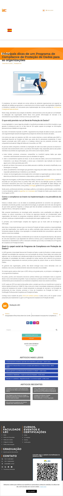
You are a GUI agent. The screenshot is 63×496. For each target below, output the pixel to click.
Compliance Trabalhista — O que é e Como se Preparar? (21, 374)
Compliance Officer (49, 179)
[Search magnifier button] (56, 330)
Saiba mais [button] (43, 486)
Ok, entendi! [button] (31, 491)
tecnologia (32, 185)
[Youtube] (37, 322)
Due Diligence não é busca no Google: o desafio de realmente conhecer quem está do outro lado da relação (17, 397)
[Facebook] (27, 322)
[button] (43, 10)
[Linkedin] (31, 322)
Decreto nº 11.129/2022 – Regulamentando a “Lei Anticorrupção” (23, 378)
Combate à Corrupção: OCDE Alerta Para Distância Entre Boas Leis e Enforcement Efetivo (17, 390)
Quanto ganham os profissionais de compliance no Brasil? (22, 371)
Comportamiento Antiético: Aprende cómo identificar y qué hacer (24, 361)
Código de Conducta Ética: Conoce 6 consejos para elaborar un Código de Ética (28, 365)
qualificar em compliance (27, 191)
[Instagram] (34, 322)
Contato (10, 455)
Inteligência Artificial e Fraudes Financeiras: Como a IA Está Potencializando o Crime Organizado (43, 397)
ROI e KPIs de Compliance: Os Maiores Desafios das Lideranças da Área (16, 403)
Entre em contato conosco (30, 296)
